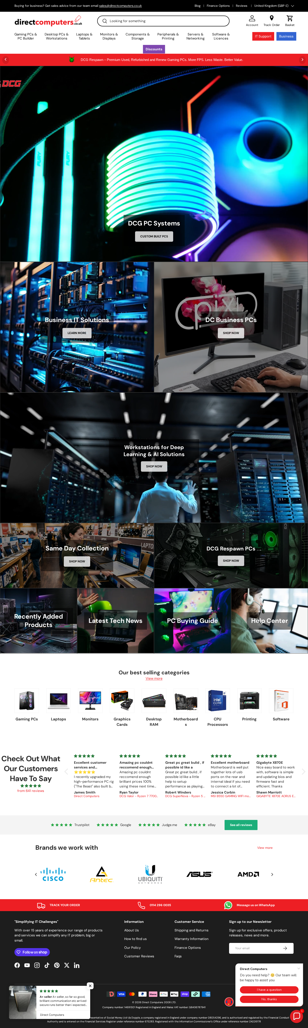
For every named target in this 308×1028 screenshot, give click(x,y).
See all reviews (241, 825)
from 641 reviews (30, 791)
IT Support (263, 36)
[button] (290, 21)
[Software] (281, 701)
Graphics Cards (122, 722)
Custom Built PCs (154, 236)
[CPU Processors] (218, 701)
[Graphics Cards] (122, 701)
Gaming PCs (27, 719)
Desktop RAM (154, 722)
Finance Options (218, 6)
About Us (131, 930)
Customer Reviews (139, 956)
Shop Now (231, 333)
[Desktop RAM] (154, 701)
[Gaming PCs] (27, 701)
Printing (249, 719)
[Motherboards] (186, 701)
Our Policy (132, 947)
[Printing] (249, 701)
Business (286, 36)
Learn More (77, 333)
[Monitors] (90, 701)
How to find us (135, 939)
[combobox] (163, 21)
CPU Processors (217, 722)
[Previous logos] (36, 874)
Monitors (90, 719)
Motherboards (186, 722)
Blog (198, 6)
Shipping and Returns (192, 930)
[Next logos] (272, 874)
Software (281, 719)
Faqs (178, 956)
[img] (31, 786)
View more (154, 678)
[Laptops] (58, 701)
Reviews (242, 6)
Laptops (58, 719)
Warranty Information (192, 939)
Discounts (154, 49)
